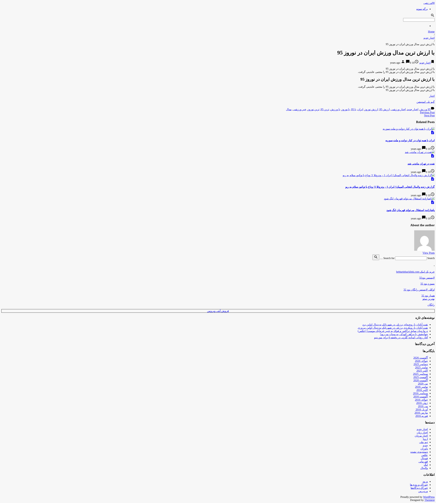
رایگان (431, 304)
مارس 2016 (421, 412)
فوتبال (424, 458)
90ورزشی (429, 3)
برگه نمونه (422, 8)
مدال (289, 109)
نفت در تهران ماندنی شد (421, 163)
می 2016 (423, 406)
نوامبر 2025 (421, 367)
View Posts (429, 252)
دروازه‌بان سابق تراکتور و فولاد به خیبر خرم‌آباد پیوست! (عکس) (393, 331)
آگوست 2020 (420, 380)
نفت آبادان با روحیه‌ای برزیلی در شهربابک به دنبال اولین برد (395, 324)
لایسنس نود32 (427, 277)
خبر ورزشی (299, 109)
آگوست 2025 (420, 377)
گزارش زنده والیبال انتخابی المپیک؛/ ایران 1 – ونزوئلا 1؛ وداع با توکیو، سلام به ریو (390, 186)
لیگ (426, 464)
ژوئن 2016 (422, 403)
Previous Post (427, 112)
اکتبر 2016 (422, 390)
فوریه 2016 (421, 415)
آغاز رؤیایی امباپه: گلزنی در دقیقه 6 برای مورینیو (401, 337)
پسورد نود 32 (427, 283)
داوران (424, 448)
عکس (424, 455)
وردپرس (423, 491)
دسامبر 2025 (421, 364)
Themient (429, 500)
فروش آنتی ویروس (218, 310)
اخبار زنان (422, 432)
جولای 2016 (421, 399)
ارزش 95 (384, 109)
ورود (425, 481)
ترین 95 (325, 109)
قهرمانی (423, 461)
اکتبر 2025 (422, 370)
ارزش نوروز (371, 109)
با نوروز (345, 109)
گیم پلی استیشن (425, 101)
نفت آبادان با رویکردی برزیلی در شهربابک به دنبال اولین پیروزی (393, 327)
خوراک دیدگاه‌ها (419, 487)
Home (431, 31)
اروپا (425, 438)
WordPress (429, 497)
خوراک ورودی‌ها (419, 484)
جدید (425, 445)
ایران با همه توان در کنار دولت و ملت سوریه (410, 140)
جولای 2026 (421, 361)
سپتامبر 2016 (420, 393)
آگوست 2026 (420, 357)
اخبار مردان (421, 435)
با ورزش (335, 109)
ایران (360, 109)
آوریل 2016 (422, 409)
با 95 (353, 109)
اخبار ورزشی (398, 109)
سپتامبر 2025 (420, 373)
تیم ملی (423, 442)
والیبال (424, 468)
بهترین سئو (429, 298)
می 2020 (423, 383)
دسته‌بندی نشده (419, 451)
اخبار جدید (429, 37)
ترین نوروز (313, 109)
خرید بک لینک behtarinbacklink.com (415, 271)
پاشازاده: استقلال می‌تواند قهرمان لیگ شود (410, 210)
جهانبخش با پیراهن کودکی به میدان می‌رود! (404, 334)
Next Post (429, 115)
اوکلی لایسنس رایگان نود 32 (419, 289)
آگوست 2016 (420, 396)
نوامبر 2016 (421, 386)
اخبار (432, 95)
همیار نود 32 (428, 295)
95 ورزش (425, 109)
